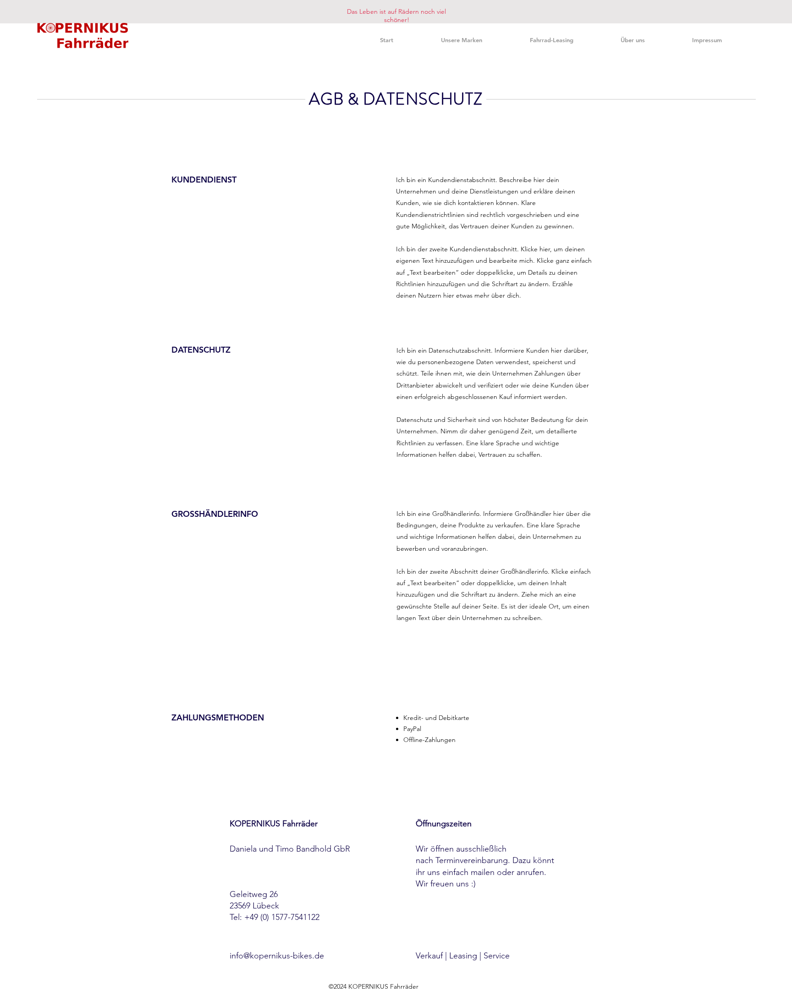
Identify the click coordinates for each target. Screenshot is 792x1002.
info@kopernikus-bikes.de (277, 956)
